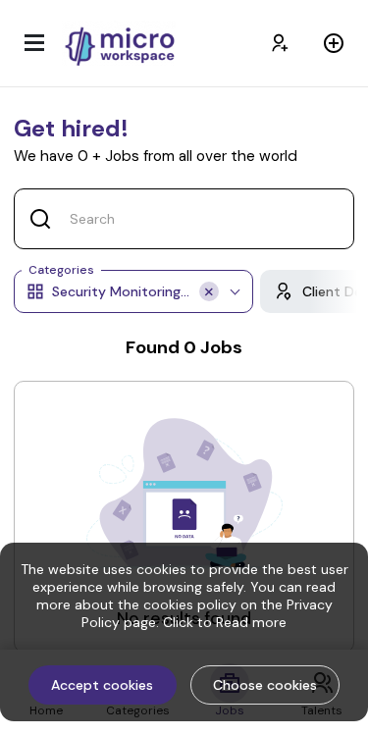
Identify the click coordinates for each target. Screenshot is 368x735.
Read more (251, 622)
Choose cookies (265, 685)
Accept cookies (102, 685)
